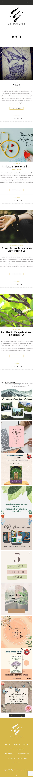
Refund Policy (22, 758)
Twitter (11, 749)
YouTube (25, 744)
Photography (16, 329)
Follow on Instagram (19, 716)
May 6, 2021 (16, 253)
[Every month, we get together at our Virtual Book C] (16, 664)
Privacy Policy (10, 758)
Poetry (16, 82)
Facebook (17, 744)
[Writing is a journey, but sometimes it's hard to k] (16, 437)
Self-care (20, 245)
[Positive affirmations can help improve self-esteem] (16, 632)
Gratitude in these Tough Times (16, 166)
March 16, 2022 (16, 88)
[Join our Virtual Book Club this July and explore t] (16, 469)
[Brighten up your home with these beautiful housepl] (16, 599)
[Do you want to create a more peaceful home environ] (16, 502)
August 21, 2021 (16, 169)
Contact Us (16, 763)
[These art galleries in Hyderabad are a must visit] (16, 697)
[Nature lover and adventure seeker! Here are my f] (16, 404)
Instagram (8, 744)
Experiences (16, 163)
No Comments (16, 115)
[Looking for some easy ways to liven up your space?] (16, 534)
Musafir (16, 85)
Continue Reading (16, 108)
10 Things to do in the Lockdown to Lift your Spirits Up (16, 249)
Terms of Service (23, 753)
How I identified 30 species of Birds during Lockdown (16, 333)
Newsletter (20, 749)
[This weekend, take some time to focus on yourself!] (16, 567)
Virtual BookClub (9, 753)
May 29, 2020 (16, 338)
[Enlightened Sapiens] (16, 15)
